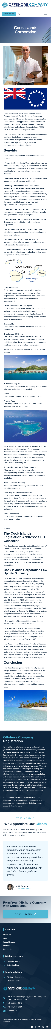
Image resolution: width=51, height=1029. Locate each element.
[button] (45, 14)
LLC (28, 463)
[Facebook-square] (32, 1027)
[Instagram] (43, 1027)
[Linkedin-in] (47, 1027)
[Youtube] (39, 1027)
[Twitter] (35, 1027)
